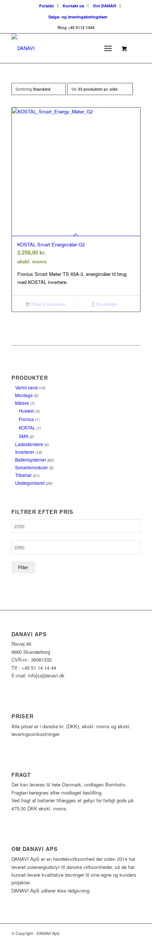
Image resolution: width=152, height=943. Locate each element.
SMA (23, 436)
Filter (23, 567)
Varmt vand (26, 387)
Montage (24, 395)
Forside (46, 5)
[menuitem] (46, 6)
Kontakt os (73, 5)
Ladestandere (29, 444)
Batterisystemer (30, 459)
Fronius (26, 419)
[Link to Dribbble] (135, 933)
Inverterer (24, 452)
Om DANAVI (104, 5)
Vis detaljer (106, 304)
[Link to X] (123, 933)
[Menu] (108, 48)
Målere (22, 403)
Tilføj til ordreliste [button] (47, 304)
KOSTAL (27, 427)
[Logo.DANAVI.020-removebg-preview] (63, 48)
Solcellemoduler (31, 467)
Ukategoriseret (30, 483)
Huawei (26, 410)
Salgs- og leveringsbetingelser (77, 17)
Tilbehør (23, 475)
